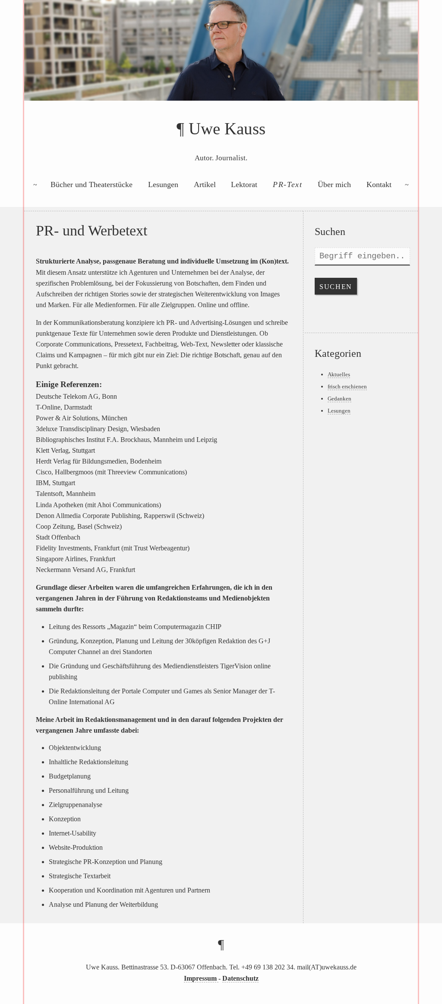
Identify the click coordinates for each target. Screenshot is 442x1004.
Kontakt (378, 184)
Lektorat (244, 184)
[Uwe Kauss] (221, 60)
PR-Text (287, 184)
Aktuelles (339, 374)
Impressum (201, 978)
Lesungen (163, 184)
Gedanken (339, 398)
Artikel (205, 184)
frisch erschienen (347, 386)
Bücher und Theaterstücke (92, 184)
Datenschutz (240, 978)
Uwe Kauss (227, 128)
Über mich (334, 184)
